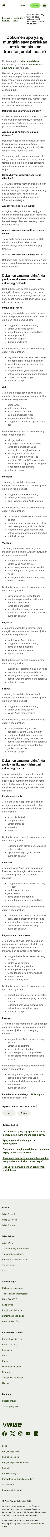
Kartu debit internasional (14, 1259)
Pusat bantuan (9, 1401)
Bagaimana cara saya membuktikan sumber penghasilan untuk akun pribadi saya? (25, 1160)
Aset (4, 1270)
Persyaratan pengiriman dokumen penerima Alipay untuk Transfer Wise (25, 1151)
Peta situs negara (10, 1473)
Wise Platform (9, 1225)
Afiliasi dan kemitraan (12, 1377)
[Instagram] (20, 1434)
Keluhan (6, 1468)
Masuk (23, 5)
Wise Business (9, 1220)
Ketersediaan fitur (11, 1321)
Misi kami (7, 1372)
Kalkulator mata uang (12, 1288)
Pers (4, 1355)
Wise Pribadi (8, 1214)
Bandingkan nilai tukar (13, 1316)
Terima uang (8, 1265)
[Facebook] (4, 1434)
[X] (12, 1434)
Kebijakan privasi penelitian (15, 1462)
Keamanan (7, 1350)
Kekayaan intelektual (12, 1490)
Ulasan (5, 1383)
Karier (5, 1361)
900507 (6, 1515)
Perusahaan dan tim (12, 1339)
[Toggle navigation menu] (44, 5)
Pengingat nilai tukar (12, 1310)
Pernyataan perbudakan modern (18, 1479)
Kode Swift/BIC (9, 1299)
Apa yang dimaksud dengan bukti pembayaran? (20, 1142)
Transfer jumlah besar (13, 1254)
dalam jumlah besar (30, 61)
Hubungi (35, 1094)
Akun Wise (7, 1243)
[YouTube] (28, 1434)
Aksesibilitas (8, 1484)
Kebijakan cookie (10, 1457)
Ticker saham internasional (15, 1294)
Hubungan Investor (11, 1366)
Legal (5, 1446)
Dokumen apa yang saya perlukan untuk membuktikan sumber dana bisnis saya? (23, 1133)
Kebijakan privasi (10, 1451)
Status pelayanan (10, 1406)
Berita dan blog (9, 1344)
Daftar (35, 5)
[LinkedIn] (36, 1434)
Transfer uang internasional (16, 1248)
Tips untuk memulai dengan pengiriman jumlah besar (23, 1168)
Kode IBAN (7, 1305)
